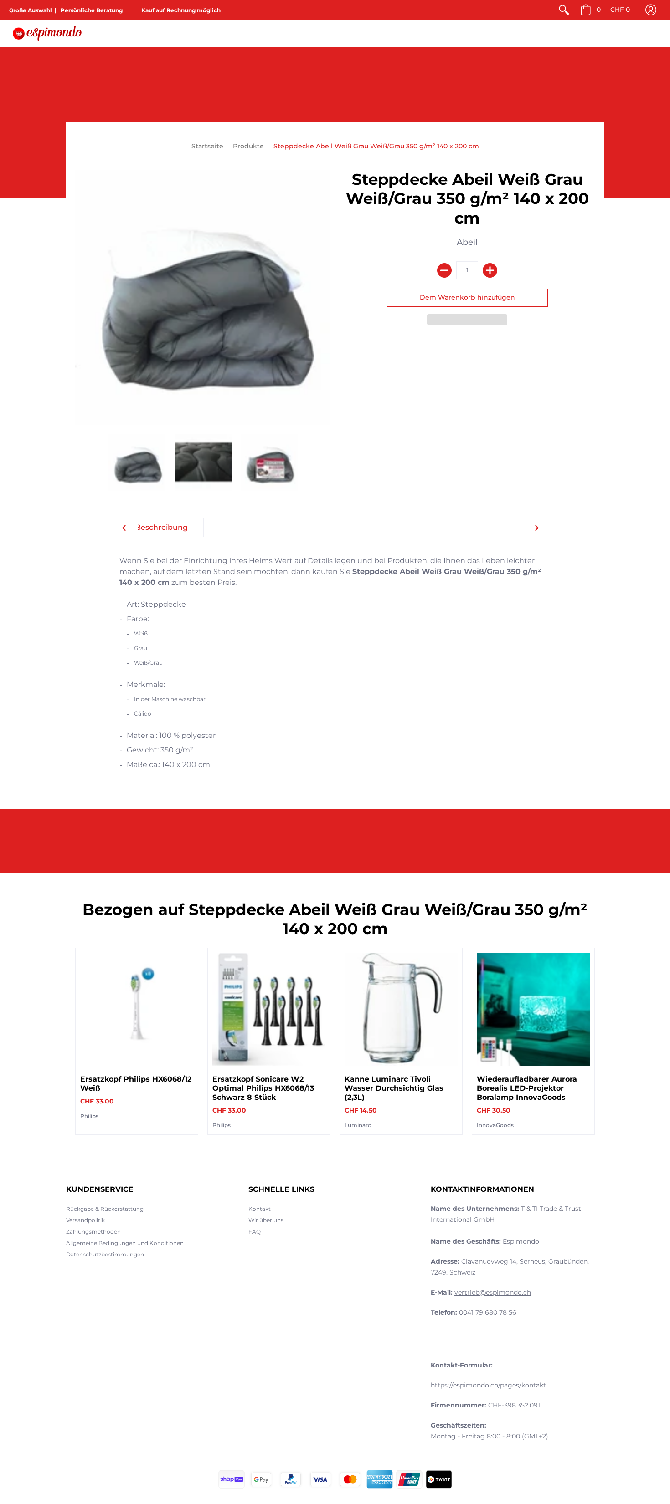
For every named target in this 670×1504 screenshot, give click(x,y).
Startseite (207, 146)
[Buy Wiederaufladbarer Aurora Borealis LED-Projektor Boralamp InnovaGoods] (533, 1009)
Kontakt (259, 1208)
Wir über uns (265, 1220)
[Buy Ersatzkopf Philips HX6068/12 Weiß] (136, 1009)
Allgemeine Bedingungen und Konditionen (125, 1243)
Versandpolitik (85, 1220)
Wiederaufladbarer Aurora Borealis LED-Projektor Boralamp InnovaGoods (527, 1088)
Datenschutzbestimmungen (105, 1254)
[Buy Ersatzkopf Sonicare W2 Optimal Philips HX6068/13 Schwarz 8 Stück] (268, 1009)
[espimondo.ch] (48, 33)
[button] (650, 10)
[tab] (161, 527)
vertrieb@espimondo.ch (492, 1292)
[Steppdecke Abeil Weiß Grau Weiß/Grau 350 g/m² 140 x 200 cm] (136, 462)
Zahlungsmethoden (93, 1231)
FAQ (254, 1231)
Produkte (248, 146)
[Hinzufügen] (490, 270)
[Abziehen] (444, 270)
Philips (89, 1116)
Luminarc (358, 1125)
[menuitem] (564, 10)
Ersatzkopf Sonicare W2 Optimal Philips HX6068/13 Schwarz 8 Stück (263, 1088)
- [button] (613, 9)
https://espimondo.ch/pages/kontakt (488, 1385)
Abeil (467, 242)
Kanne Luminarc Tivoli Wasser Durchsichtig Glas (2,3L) (394, 1088)
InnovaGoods (495, 1125)
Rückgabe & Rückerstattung (105, 1208)
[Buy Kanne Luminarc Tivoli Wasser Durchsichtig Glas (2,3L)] (401, 1009)
